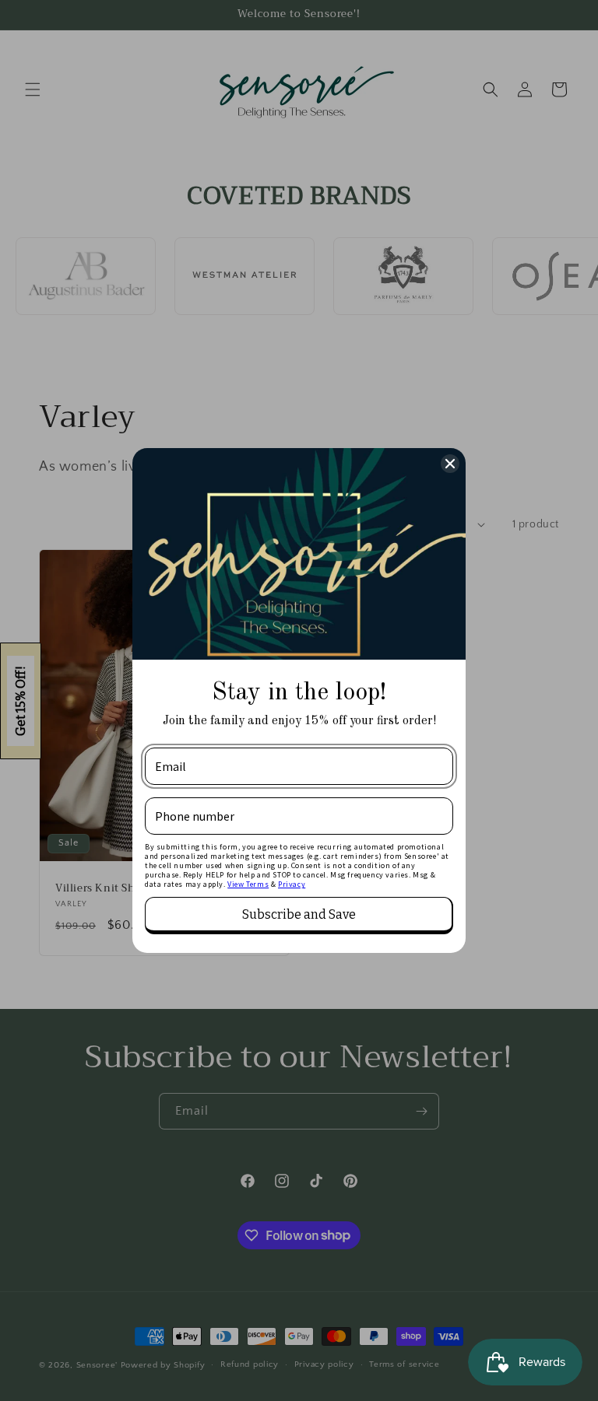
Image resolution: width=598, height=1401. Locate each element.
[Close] (450, 463)
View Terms (248, 884)
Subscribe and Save (299, 914)
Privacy (291, 884)
